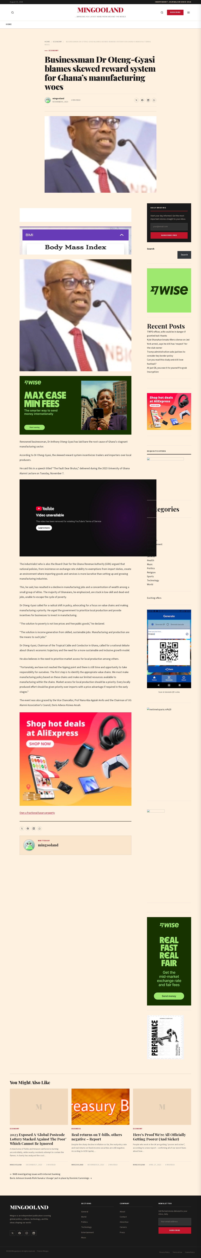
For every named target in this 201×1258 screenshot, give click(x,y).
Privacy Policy (164, 1252)
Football (151, 552)
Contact (123, 1216)
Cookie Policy (190, 1252)
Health (150, 560)
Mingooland (100, 9)
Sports (150, 576)
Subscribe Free (169, 235)
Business (151, 524)
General (151, 556)
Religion (151, 572)
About (122, 1211)
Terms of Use (177, 1252)
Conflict (151, 532)
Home (8, 24)
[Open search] (12, 12)
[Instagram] (26, 1233)
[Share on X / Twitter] (136, 100)
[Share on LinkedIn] (148, 100)
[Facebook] (19, 1233)
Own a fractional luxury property (37, 813)
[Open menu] (188, 12)
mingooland (58, 98)
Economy (57, 42)
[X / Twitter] (12, 1233)
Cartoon (151, 528)
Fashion (151, 548)
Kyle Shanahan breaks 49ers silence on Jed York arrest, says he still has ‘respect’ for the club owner (168, 343)
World (150, 584)
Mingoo (45, 1251)
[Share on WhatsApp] (154, 100)
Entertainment (154, 544)
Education (152, 540)
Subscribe (175, 12)
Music (150, 564)
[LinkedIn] (33, 1233)
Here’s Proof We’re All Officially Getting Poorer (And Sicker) (159, 1136)
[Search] (162, 12)
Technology (153, 580)
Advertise (124, 1222)
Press (122, 1232)
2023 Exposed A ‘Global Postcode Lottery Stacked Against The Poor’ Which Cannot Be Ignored (38, 1139)
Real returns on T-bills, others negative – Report (97, 1136)
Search (150, 248)
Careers (123, 1227)
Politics (151, 568)
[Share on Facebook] (142, 100)
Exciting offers (154, 598)
